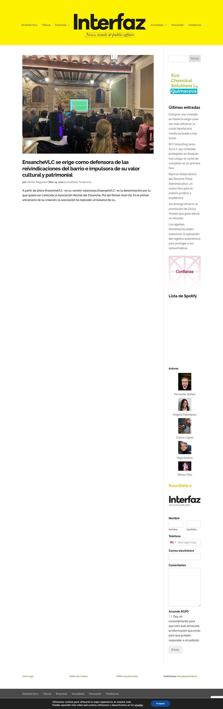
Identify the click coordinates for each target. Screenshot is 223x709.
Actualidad (157, 25)
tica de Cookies (80, 676)
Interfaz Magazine (37, 182)
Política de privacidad (127, 676)
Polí (71, 676)
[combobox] (173, 542)
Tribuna (46, 25)
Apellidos (191, 529)
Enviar (175, 649)
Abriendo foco (29, 25)
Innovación (177, 25)
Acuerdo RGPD (179, 611)
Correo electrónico (182, 550)
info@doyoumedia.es (187, 676)
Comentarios (177, 565)
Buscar (195, 58)
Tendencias (194, 25)
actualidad (71, 182)
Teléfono (175, 536)
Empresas (60, 25)
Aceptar (160, 703)
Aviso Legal (27, 676)
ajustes (139, 705)
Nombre (175, 518)
